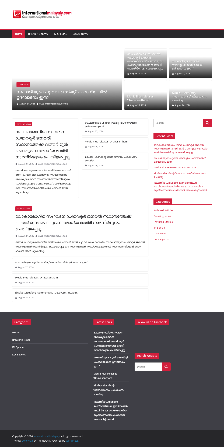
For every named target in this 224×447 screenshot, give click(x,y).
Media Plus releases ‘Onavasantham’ (140, 98)
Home (19, 34)
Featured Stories (163, 222)
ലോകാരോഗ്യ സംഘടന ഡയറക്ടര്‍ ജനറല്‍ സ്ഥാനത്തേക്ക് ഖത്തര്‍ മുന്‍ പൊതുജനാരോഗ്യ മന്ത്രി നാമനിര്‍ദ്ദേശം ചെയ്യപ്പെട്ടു (145, 61)
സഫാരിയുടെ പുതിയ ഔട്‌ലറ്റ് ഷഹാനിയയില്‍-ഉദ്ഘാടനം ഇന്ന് (62, 94)
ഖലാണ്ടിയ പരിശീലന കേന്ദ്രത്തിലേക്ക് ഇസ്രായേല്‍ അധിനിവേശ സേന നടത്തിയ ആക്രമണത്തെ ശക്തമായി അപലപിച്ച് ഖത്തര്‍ (180, 186)
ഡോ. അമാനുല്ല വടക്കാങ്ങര (53, 103)
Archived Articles (163, 210)
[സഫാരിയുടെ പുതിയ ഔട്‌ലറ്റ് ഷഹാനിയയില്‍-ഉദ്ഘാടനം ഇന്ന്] (67, 51)
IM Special (60, 34)
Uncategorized (161, 239)
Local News (80, 34)
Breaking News (38, 34)
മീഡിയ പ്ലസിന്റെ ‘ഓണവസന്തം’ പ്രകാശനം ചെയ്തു (189, 96)
